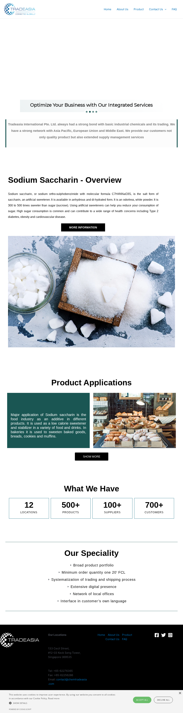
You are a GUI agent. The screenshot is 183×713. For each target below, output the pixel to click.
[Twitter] (163, 635)
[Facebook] (156, 635)
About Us (122, 9)
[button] (87, 112)
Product (139, 9)
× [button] (180, 693)
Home (107, 9)
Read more (54, 698)
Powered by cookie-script (20, 709)
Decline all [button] (163, 699)
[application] (164, 9)
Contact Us (156, 9)
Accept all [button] (142, 699)
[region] (91, 72)
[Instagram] (170, 635)
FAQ (174, 9)
